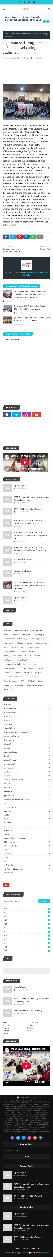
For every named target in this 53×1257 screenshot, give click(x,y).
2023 (27, 916)
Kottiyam (38, 673)
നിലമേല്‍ (20, 643)
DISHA (41, 668)
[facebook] (19, 2)
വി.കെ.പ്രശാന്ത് (18, 647)
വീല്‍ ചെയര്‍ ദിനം (10, 651)
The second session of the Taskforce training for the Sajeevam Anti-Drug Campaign (29, 585)
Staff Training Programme (35, 685)
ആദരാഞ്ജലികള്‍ (37, 630)
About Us (6, 1025)
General (18, 673)
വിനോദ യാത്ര (33, 647)
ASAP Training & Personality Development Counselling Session (32, 498)
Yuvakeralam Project (22, 571)
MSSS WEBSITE (32, 1022)
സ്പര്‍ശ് (28, 656)
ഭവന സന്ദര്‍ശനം (42, 643)
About (25, 1248)
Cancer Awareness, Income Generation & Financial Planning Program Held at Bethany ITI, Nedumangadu (31, 294)
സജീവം (23, 651)
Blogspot (45, 1253)
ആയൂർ (15, 635)
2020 (27, 928)
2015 (27, 947)
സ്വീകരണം (8, 660)
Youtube (6, 1031)
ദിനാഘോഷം (8, 643)
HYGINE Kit (28, 673)
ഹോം (6, 34)
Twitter (5, 1034)
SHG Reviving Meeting (23, 559)
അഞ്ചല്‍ (7, 630)
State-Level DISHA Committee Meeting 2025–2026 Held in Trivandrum (30, 307)
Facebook (30, 1031)
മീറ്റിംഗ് (6, 647)
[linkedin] (41, 1138)
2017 (27, 939)
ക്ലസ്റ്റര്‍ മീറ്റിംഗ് (38, 635)
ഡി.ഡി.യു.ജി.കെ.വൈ (38, 639)
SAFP (23, 681)
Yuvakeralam (8, 689)
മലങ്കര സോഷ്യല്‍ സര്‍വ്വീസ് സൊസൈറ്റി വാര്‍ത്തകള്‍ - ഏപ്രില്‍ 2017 (30, 535)
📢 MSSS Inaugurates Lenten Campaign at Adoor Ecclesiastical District (32, 319)
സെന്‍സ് (32, 651)
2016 (27, 943)
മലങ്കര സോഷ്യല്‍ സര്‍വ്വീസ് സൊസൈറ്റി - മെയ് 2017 (28, 522)
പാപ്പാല (29, 643)
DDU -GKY (22, 668)
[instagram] (29, 2)
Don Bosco (7, 673)
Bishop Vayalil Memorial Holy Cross (16, 664)
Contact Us (35, 1248)
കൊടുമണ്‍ (26, 635)
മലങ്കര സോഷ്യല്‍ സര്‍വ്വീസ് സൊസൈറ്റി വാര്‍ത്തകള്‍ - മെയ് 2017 (30, 549)
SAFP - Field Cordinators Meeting (28, 509)
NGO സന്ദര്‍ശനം (33, 677)
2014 (27, 951)
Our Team (30, 1028)
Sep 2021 (7, 685)
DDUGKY (32, 668)
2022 (27, 920)
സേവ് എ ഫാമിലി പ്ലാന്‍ (13, 656)
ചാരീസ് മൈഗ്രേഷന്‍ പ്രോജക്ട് (15, 639)
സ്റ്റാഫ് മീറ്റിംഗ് (20, 485)
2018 (27, 935)
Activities (30, 1025)
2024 (27, 912)
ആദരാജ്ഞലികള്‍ (21, 630)
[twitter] (24, 2)
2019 (27, 932)
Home (5, 1022)
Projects (6, 1028)
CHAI (34, 664)
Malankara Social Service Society (17, 58)
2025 (27, 909)
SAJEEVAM (31, 681)
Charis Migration (9, 668)
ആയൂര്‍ (6, 635)
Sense (40, 681)
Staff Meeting (18, 685)
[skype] (24, 1138)
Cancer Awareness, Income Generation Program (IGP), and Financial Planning (23, 18)
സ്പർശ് (37, 656)
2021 (27, 924)
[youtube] (33, 2)
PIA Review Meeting (11, 681)
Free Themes (24, 1253)
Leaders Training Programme (14, 677)
